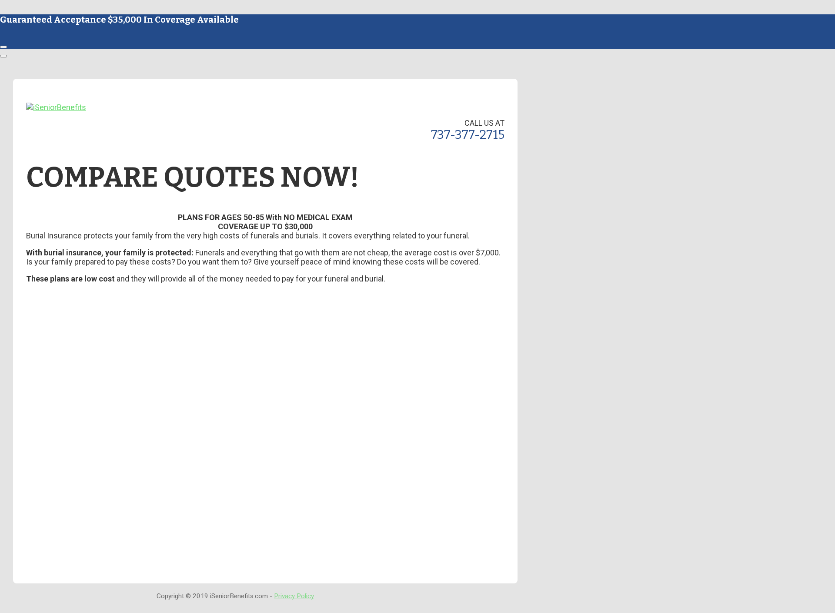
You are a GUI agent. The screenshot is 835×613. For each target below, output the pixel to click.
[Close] (3, 47)
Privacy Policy (294, 596)
